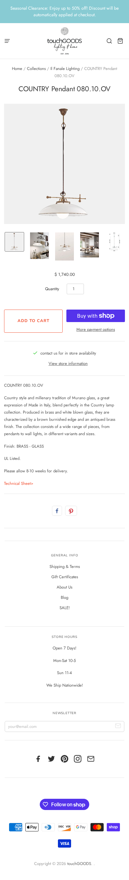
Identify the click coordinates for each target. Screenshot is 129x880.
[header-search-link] (109, 41)
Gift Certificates (64, 577)
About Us (64, 587)
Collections (36, 69)
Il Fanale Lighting (65, 69)
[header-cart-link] (120, 41)
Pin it (71, 511)
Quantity (52, 289)
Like (57, 511)
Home (17, 69)
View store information (68, 363)
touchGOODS (79, 864)
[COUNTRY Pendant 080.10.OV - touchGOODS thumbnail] (64, 246)
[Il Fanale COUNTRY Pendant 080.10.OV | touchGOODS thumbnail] (14, 241)
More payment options (95, 329)
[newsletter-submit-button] (118, 726)
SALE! (64, 608)
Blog (64, 597)
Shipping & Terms (64, 566)
